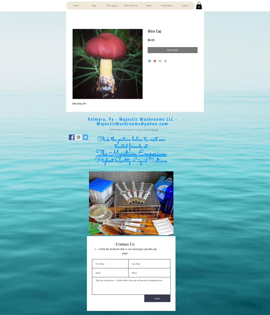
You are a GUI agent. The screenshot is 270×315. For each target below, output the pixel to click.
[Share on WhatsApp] (160, 61)
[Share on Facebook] (149, 61)
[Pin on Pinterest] (155, 61)
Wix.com (155, 130)
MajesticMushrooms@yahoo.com (132, 124)
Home (74, 19)
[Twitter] (85, 137)
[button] (94, 6)
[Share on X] (165, 61)
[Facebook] (71, 137)
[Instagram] (78, 137)
